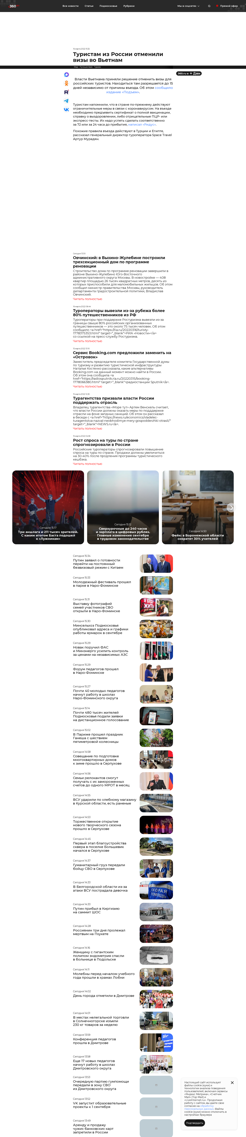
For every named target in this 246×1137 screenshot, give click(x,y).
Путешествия (86, 67)
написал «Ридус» (142, 124)
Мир (76, 67)
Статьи (89, 6)
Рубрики (129, 6)
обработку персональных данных (199, 1107)
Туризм (97, 67)
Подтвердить (194, 1123)
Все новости (71, 6)
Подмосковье (108, 6)
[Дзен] (189, 73)
